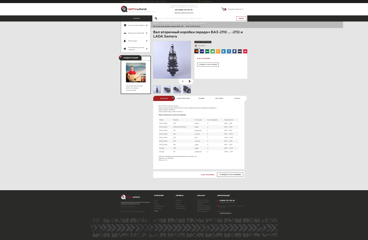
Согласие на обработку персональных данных (204, 208)
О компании (125, 1)
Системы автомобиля (136, 25)
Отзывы (156, 204)
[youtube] (157, 211)
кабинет (206, 1)
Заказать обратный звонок (184, 12)
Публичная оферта (202, 202)
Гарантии (145, 1)
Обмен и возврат (202, 211)
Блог (155, 202)
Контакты (163, 1)
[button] (189, 81)
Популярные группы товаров (136, 48)
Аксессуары (132, 41)
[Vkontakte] (155, 211)
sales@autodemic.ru (225, 213)
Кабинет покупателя (203, 200)
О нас (155, 200)
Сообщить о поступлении (208, 64)
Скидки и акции (154, 1)
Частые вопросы (181, 208)
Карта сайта (157, 208)
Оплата (139, 1)
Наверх (24, 236)
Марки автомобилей (136, 33)
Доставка (132, 1)
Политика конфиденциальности (203, 205)
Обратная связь (159, 206)
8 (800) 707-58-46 (184, 10)
